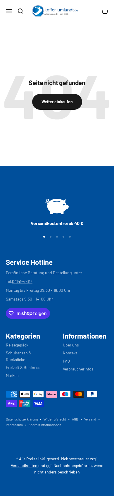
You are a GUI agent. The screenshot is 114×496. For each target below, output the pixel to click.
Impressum (14, 425)
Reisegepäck (17, 344)
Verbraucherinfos (78, 368)
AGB (75, 419)
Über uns (71, 344)
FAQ (66, 360)
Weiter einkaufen (57, 101)
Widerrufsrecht (55, 419)
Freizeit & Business (23, 367)
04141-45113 (22, 281)
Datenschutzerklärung (22, 419)
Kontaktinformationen (45, 425)
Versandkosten (24, 465)
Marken (12, 375)
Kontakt (70, 352)
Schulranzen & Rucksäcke (18, 356)
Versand (90, 419)
